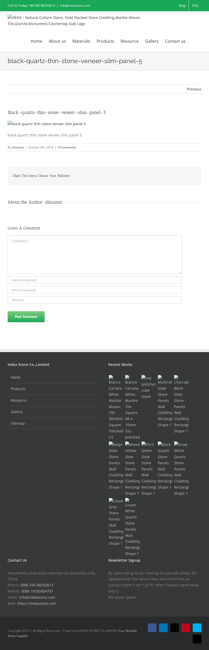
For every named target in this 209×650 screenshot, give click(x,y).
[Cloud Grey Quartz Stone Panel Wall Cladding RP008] (116, 522)
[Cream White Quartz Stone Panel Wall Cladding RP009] (132, 527)
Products (18, 388)
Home (16, 377)
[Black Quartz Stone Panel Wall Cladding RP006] (165, 466)
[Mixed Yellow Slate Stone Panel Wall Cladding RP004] (132, 469)
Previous (194, 89)
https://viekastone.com (36, 603)
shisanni (18, 147)
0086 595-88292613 (36, 585)
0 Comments (67, 147)
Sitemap (18, 423)
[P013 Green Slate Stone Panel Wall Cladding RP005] (148, 469)
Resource (19, 400)
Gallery (17, 411)
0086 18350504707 (37, 591)
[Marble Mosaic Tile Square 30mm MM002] (116, 407)
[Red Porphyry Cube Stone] (148, 387)
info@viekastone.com (75, 5)
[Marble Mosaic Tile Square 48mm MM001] (132, 407)
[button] (193, 41)
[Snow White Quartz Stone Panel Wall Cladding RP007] (181, 469)
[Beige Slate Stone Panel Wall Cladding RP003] (116, 466)
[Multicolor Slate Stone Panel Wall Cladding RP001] (165, 401)
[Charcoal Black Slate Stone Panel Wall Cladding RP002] (181, 404)
